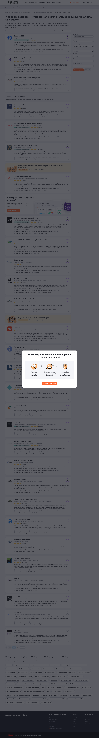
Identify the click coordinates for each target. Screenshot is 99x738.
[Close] (75, 352)
